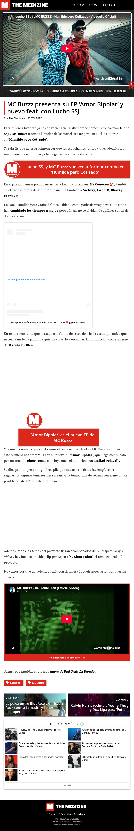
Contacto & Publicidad (60, 814)
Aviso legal (79, 814)
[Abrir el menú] (129, 5)
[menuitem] (78, 5)
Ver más (67, 785)
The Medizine (17, 118)
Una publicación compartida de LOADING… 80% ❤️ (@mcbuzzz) (47, 322)
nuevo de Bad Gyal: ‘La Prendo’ (72, 672)
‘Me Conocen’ (99, 185)
